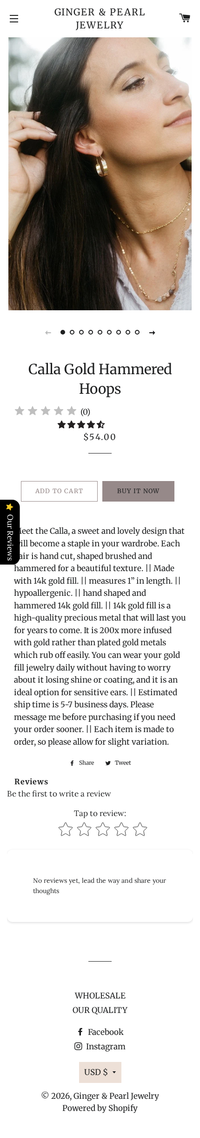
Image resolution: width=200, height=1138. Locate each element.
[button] (82, 424)
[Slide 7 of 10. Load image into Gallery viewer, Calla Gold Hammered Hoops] (118, 332)
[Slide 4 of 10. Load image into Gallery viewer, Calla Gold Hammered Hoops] (90, 332)
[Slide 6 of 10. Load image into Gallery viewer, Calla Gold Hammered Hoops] (109, 332)
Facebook (105, 1032)
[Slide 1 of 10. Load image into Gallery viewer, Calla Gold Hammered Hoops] (62, 332)
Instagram (105, 1046)
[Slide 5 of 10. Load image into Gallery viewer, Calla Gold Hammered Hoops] (100, 332)
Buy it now (138, 491)
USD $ (96, 1072)
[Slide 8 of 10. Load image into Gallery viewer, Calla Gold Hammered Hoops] (128, 332)
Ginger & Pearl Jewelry (100, 18)
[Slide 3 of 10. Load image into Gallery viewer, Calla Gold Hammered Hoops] (81, 332)
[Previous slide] (48, 332)
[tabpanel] (100, 172)
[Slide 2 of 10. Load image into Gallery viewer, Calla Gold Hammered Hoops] (72, 332)
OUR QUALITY (100, 1010)
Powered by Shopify (100, 1108)
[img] (45, 412)
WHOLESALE (100, 996)
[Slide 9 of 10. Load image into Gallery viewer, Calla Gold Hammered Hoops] (137, 332)
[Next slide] (152, 332)
